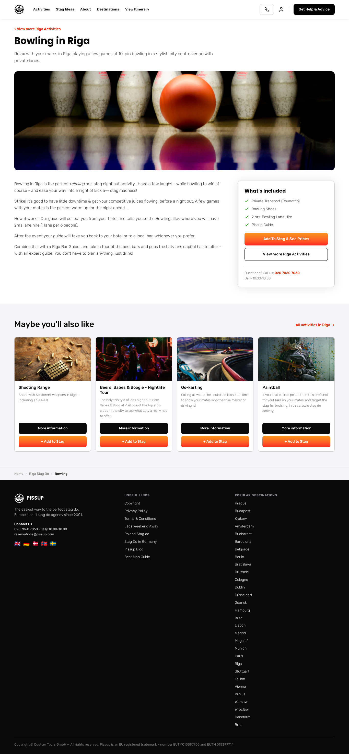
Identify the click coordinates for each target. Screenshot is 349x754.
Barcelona (243, 541)
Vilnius (240, 694)
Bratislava (243, 564)
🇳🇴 (44, 543)
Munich (241, 648)
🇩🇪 (26, 543)
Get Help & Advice (314, 9)
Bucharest (243, 534)
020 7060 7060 (287, 273)
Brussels (242, 572)
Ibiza (238, 618)
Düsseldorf (243, 595)
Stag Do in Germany (140, 541)
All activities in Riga (315, 325)
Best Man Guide (137, 557)
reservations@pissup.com (34, 534)
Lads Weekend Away (141, 526)
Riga (238, 664)
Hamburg (242, 610)
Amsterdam (244, 526)
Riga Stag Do (39, 474)
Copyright (132, 503)
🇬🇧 (17, 543)
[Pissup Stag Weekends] (19, 9)
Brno (238, 725)
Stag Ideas (65, 9)
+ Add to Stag (52, 441)
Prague (241, 503)
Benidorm (242, 717)
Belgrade (242, 549)
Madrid (240, 633)
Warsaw (241, 702)
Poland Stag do (136, 534)
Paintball (271, 387)
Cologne (241, 580)
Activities (41, 9)
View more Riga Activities (37, 28)
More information (53, 428)
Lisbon (240, 625)
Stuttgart (242, 671)
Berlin (239, 557)
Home (18, 474)
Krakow (241, 518)
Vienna (240, 686)
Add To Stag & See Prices (286, 239)
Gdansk (241, 602)
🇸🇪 (53, 543)
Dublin (240, 587)
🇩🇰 (35, 543)
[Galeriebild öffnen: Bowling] (174, 120)
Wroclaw (242, 709)
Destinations (108, 9)
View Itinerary (137, 9)
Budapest (242, 511)
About (85, 9)
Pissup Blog (133, 549)
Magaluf (241, 641)
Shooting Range (34, 387)
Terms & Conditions (140, 518)
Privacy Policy (135, 511)
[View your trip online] (281, 9)
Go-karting (192, 387)
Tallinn (240, 679)
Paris (239, 656)
